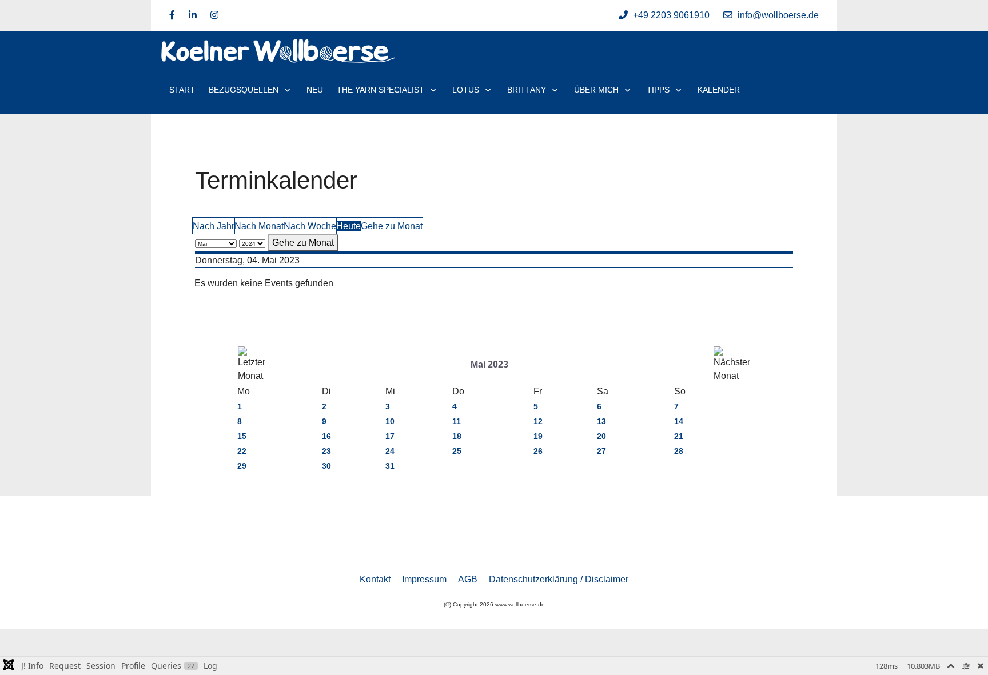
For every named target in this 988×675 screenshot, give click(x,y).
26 (538, 451)
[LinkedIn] (193, 15)
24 (390, 451)
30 (326, 465)
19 (538, 436)
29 (241, 465)
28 (678, 451)
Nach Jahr (213, 226)
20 (601, 436)
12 (538, 421)
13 (601, 421)
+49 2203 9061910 (671, 15)
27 (601, 451)
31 (390, 465)
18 (456, 436)
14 (678, 421)
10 (390, 421)
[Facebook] (172, 15)
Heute (348, 226)
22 (241, 451)
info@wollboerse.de (778, 15)
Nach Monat (259, 226)
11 (456, 421)
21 (678, 436)
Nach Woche (310, 226)
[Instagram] (214, 15)
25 (456, 451)
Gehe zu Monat (392, 226)
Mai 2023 (489, 364)
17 (390, 436)
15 (241, 436)
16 (326, 436)
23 (326, 451)
